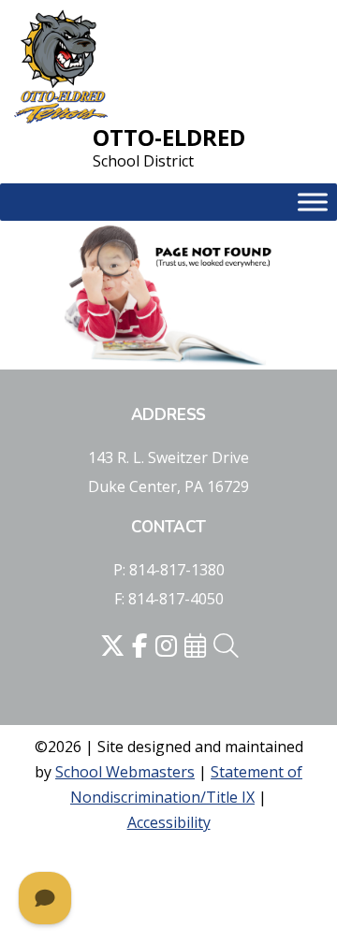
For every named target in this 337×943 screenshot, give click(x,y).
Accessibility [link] (169, 822)
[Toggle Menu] (313, 202)
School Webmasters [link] (125, 772)
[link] (61, 67)
